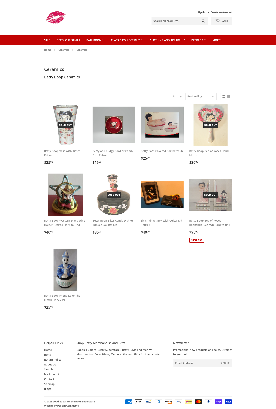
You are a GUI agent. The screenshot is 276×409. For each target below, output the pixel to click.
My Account (51, 374)
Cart (224, 21)
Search (48, 369)
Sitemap (49, 384)
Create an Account (221, 12)
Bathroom (94, 40)
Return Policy (52, 359)
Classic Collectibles (126, 40)
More (216, 40)
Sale (47, 40)
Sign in (201, 12)
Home (47, 49)
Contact (49, 379)
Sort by (177, 96)
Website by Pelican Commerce (61, 405)
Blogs (47, 389)
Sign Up (224, 363)
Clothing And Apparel (166, 40)
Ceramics (63, 49)
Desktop (197, 40)
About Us (50, 364)
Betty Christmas (68, 40)
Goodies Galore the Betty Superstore (74, 401)
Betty (47, 354)
